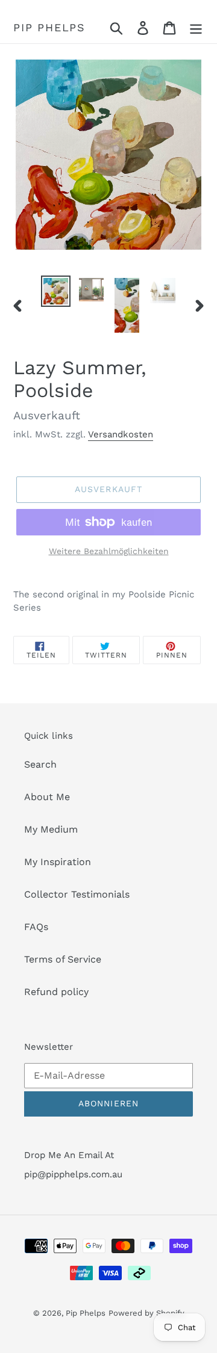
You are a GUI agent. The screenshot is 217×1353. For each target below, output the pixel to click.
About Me (47, 797)
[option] (56, 291)
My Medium (51, 829)
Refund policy (56, 991)
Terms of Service (62, 959)
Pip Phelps (49, 27)
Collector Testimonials (77, 894)
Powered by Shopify (146, 1313)
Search (40, 764)
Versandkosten (120, 434)
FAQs (36, 926)
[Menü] (196, 28)
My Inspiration (57, 862)
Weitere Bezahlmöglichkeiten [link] (109, 551)
